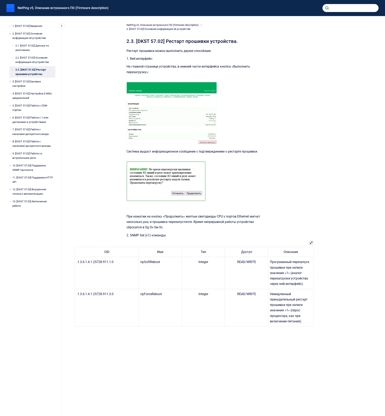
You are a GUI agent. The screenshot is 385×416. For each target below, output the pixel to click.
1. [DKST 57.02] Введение (27, 26)
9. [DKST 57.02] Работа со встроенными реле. (27, 155)
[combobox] (350, 8)
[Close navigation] (62, 26)
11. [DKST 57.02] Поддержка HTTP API (32, 179)
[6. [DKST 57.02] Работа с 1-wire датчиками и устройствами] (10, 117)
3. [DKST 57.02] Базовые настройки (26, 84)
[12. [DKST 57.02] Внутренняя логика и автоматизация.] (10, 189)
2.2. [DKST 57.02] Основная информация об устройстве (32, 60)
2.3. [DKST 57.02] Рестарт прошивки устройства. (30, 72)
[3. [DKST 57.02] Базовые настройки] (10, 81)
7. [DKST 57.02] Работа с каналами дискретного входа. (30, 132)
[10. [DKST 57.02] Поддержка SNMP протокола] (10, 165)
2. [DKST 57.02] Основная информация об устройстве (29, 35)
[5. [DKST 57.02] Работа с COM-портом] (10, 105)
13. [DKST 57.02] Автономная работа (29, 203)
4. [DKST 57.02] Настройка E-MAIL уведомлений (32, 95)
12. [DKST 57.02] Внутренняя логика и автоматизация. (29, 191)
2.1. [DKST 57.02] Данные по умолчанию (32, 48)
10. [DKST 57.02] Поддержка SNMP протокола (29, 167)
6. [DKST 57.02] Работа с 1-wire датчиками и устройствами (30, 119)
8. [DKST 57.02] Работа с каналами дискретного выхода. (31, 144)
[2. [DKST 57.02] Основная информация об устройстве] (10, 33)
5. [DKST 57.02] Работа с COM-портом (30, 107)
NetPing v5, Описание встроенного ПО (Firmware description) (63, 8)
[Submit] (327, 8)
